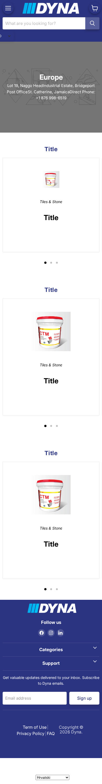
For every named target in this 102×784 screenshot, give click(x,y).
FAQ (51, 733)
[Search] (92, 23)
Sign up (84, 697)
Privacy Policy (30, 733)
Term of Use (35, 727)
